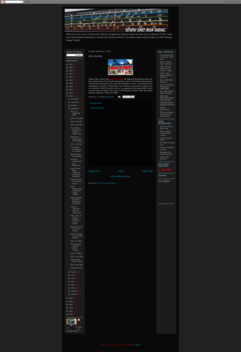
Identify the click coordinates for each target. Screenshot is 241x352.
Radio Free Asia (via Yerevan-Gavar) (76, 181)
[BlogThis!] (126, 97)
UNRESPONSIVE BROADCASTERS (167, 104)
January (74, 294)
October (74, 105)
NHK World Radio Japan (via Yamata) (76, 139)
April (73, 285)
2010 (71, 314)
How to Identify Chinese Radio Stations (165, 133)
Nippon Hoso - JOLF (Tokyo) (76, 261)
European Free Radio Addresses (166, 153)
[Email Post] (119, 97)
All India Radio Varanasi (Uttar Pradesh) (76, 247)
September (75, 108)
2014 (71, 301)
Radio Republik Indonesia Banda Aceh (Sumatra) (76, 201)
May (73, 281)
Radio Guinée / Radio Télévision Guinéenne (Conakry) (76, 172)
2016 (71, 96)
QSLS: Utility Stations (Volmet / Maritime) (166, 75)
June (73, 278)
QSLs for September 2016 (75, 113)
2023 (71, 74)
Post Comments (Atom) (107, 183)
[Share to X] (128, 97)
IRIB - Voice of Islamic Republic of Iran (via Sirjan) (76, 220)
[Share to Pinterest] (133, 97)
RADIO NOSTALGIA (164, 109)
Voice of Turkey (76, 253)
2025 (71, 67)
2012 (71, 308)
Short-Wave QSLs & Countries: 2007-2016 (167, 57)
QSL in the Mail (76, 121)
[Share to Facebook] (131, 97)
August (74, 272)
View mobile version (120, 176)
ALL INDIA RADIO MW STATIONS (166, 92)
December (75, 99)
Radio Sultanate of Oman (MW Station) (77, 236)
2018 (71, 90)
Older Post (147, 171)
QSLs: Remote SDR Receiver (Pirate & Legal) (165, 68)
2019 (71, 87)
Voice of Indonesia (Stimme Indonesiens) (76, 210)
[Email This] (124, 97)
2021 (71, 80)
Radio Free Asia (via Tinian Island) (76, 229)
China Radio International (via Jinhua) (76, 149)
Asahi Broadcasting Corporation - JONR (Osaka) (76, 190)
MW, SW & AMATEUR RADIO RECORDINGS (167, 98)
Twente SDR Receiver (164, 158)
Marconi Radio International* (76, 155)
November (75, 102)
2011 (71, 311)
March (73, 288)
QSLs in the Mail (77, 118)
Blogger (137, 345)
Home (121, 171)
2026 (71, 64)
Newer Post (94, 171)
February (74, 291)
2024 (71, 71)
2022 (71, 77)
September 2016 (76, 268)
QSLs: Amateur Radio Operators (166, 63)
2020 (71, 83)
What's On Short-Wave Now (166, 128)
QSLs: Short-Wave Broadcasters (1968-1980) (167, 87)
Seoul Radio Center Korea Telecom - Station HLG (76, 131)
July (73, 275)
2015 (71, 298)
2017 (71, 93)
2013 (71, 305)
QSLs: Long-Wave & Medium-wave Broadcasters (166, 114)
